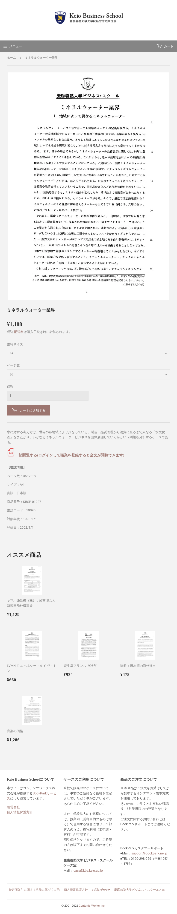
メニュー (15, 46)
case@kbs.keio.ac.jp (88, 870)
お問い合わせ (101, 889)
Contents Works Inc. (92, 905)
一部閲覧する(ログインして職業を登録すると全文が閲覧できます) (69, 455)
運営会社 (13, 807)
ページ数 (13, 365)
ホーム (11, 57)
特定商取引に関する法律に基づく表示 (34, 889)
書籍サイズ (15, 344)
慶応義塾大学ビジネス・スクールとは (139, 889)
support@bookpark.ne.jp (149, 853)
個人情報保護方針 (20, 812)
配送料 (19, 332)
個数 (10, 386)
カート (168, 46)
